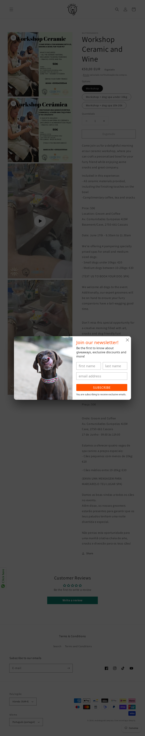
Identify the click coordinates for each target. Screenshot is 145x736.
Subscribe (102, 387)
